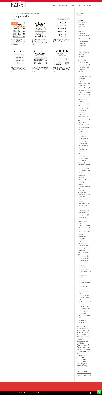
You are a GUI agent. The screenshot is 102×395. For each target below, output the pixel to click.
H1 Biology (81, 136)
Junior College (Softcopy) (84, 252)
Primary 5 (81, 355)
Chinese (81, 43)
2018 (87, 330)
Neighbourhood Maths (84, 48)
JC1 (86, 347)
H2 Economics (82, 143)
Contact (89, 5)
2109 (85, 337)
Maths (80, 54)
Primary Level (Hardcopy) (84, 35)
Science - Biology (83, 83)
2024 (88, 335)
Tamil (80, 74)
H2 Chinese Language (84, 301)
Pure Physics (82, 71)
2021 (88, 332)
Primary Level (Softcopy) (84, 164)
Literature (81, 114)
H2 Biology (81, 134)
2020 (83, 332)
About (83, 5)
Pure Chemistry (83, 67)
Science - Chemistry (84, 88)
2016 (78, 331)
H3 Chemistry (82, 260)
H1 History (81, 304)
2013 (84, 328)
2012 (82, 328)
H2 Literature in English (85, 282)
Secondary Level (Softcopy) (25, 13)
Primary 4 (81, 353)
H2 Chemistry (82, 138)
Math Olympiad (80, 349)
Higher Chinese (83, 52)
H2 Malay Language (84, 308)
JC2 (89, 347)
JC (78, 29)
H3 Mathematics (83, 295)
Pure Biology (82, 116)
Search (79, 15)
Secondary (80, 26)
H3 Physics (81, 322)
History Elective (83, 108)
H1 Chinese (82, 122)
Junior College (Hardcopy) (84, 119)
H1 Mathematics (83, 125)
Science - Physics (83, 94)
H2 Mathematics (83, 127)
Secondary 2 (82, 361)
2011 (80, 328)
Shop (73, 5)
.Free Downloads (81, 22)
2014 (87, 328)
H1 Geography (82, 158)
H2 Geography (82, 156)
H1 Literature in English (85, 271)
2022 (79, 335)
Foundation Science (84, 39)
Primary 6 (81, 357)
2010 (78, 328)
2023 (83, 335)
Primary (80, 24)
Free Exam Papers (63, 5)
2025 (79, 337)
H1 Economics (82, 145)
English (81, 45)
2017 (83, 330)
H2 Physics (81, 131)
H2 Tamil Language (84, 315)
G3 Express (83, 346)
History (81, 101)
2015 (89, 328)
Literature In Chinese (84, 92)
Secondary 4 (83, 365)
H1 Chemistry (82, 141)
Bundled (79, 31)
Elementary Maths (83, 76)
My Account (85, 1)
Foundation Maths (83, 41)
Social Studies (82, 99)
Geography (82, 85)
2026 (82, 337)
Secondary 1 (82, 359)
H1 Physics (81, 129)
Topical (79, 367)
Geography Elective (84, 90)
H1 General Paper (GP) (84, 152)
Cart (90, 1)
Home (54, 5)
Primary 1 (86, 349)
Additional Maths (83, 65)
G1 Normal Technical (83, 339)
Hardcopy (79, 33)
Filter (79, 376)
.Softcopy (16, 13)
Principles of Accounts (84, 104)
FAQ (79, 5)
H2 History (81, 160)
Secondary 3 (82, 363)
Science (81, 56)
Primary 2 (80, 351)
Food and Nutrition (83, 62)
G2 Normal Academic (82, 343)
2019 (79, 332)
